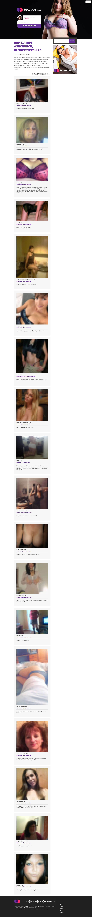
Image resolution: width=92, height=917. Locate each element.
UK (15, 54)
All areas (61, 912)
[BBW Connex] (27, 14)
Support (61, 908)
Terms (61, 904)
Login (88, 2)
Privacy (61, 906)
